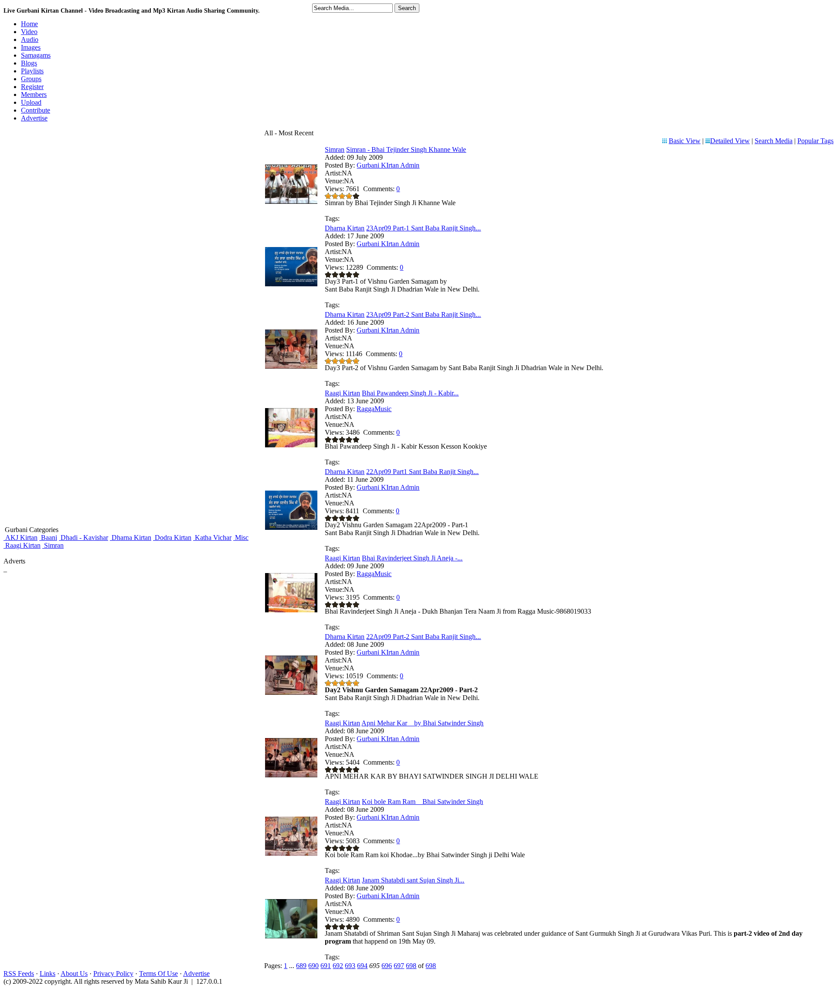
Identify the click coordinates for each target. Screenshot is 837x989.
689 (301, 965)
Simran (53, 545)
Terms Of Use (158, 973)
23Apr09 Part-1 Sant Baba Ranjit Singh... (423, 228)
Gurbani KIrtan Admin (388, 165)
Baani (48, 537)
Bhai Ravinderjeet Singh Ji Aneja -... (412, 558)
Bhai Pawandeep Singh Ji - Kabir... (410, 393)
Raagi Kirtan (22, 545)
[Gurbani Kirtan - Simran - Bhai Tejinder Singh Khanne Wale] (291, 201)
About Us (74, 973)
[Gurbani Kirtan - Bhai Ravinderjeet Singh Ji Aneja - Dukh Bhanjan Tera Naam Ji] (291, 610)
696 (386, 965)
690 (313, 965)
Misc (240, 537)
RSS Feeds (18, 973)
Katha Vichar (212, 537)
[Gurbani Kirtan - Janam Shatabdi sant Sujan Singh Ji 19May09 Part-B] (291, 936)
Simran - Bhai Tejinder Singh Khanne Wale (406, 149)
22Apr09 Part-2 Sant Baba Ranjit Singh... (423, 636)
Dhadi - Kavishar (83, 537)
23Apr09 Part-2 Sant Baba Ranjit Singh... (423, 314)
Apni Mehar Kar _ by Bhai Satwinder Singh (422, 723)
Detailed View (730, 140)
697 (399, 965)
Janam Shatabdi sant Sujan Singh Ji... (413, 880)
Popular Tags (815, 140)
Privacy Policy (113, 973)
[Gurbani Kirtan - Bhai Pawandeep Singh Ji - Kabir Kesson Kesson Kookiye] (291, 445)
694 (362, 965)
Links (47, 973)
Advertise (196, 973)
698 (411, 965)
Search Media (774, 140)
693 (350, 965)
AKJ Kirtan (20, 537)
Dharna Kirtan (130, 537)
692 (338, 965)
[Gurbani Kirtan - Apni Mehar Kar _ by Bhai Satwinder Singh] (291, 775)
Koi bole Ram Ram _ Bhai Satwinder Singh (422, 801)
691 (325, 965)
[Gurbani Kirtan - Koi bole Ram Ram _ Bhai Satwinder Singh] (291, 853)
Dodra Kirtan (172, 537)
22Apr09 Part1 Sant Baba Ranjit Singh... (422, 471)
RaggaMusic (374, 408)
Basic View (685, 140)
